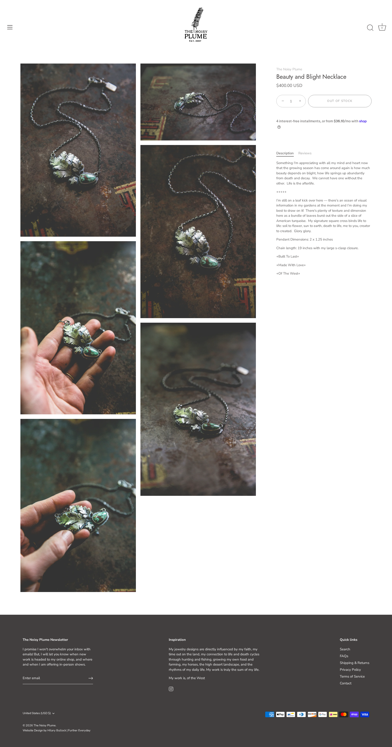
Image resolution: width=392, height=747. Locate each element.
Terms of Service (352, 676)
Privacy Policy (350, 669)
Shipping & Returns (354, 663)
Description (285, 153)
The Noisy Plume (289, 69)
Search (345, 649)
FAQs (344, 656)
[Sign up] (90, 678)
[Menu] (10, 27)
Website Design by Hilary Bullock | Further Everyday (57, 730)
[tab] (287, 153)
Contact (345, 683)
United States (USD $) (37, 713)
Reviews (304, 153)
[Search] (370, 28)
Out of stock (340, 101)
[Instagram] (171, 688)
